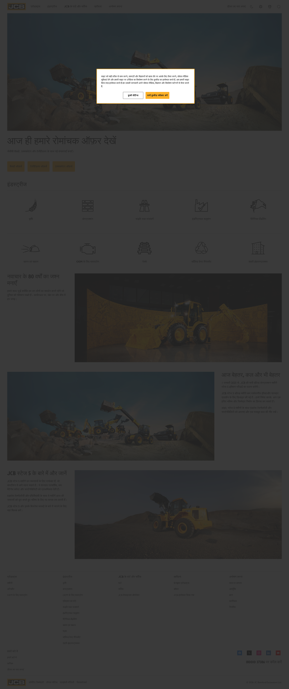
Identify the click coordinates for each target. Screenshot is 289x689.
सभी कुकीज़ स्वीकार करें (157, 95)
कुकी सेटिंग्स (133, 95)
